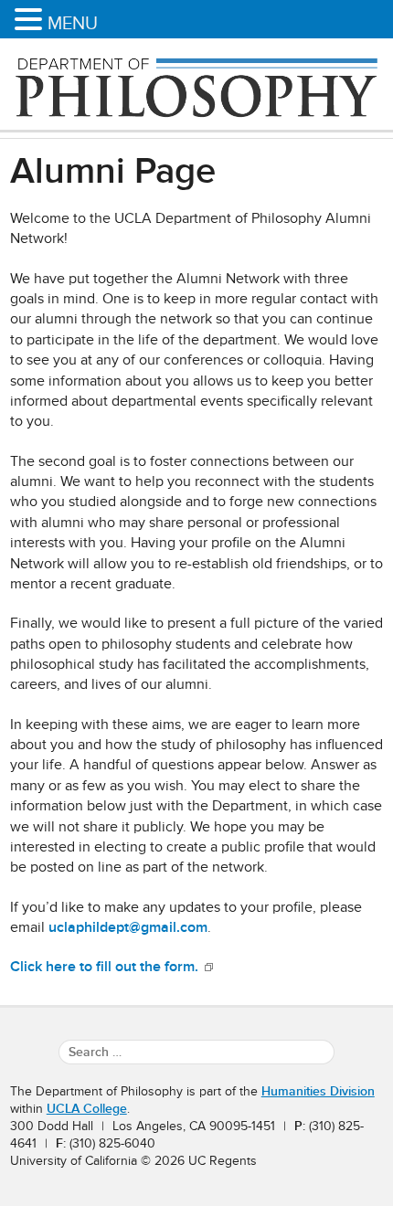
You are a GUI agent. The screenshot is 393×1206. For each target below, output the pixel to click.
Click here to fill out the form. (106, 966)
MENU (73, 23)
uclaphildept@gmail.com (127, 927)
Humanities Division (318, 1091)
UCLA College (87, 1109)
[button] (31, 20)
